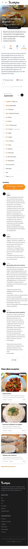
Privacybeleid (4, 529)
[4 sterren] (8, 87)
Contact (3, 532)
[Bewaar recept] (24, 389)
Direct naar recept (13, 27)
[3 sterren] (6, 87)
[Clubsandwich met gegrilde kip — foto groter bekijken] (14, 16)
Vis (2, 503)
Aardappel (4, 506)
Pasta (2, 500)
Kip (2, 498)
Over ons (3, 518)
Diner (4, 15)
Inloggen (3, 524)
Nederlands (10, 15)
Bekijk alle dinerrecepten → (8, 466)
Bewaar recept (9, 80)
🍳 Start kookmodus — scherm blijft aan (13, 186)
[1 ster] (2, 87)
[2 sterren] (4, 87)
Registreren (4, 526)
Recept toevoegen (6, 521)
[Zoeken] (2, 2)
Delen (14, 360)
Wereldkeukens (5, 511)
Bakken (3, 508)
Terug (6, 8)
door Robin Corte (6, 24)
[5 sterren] (9, 87)
